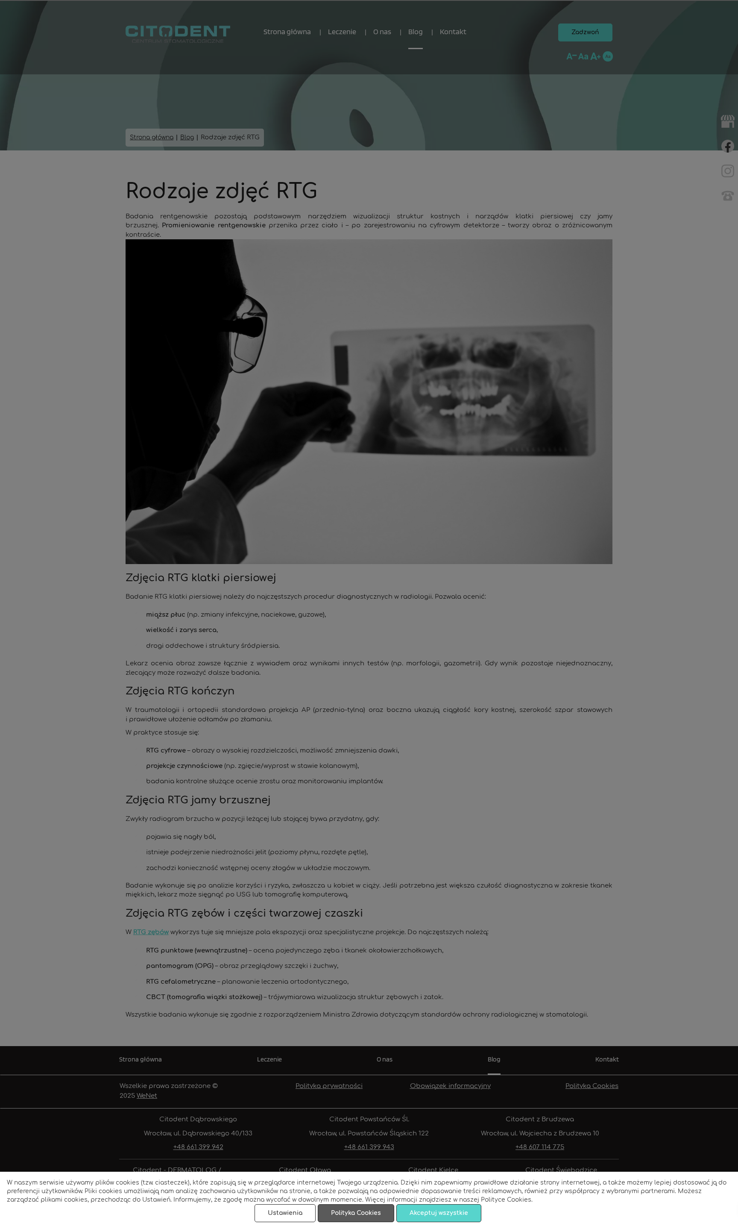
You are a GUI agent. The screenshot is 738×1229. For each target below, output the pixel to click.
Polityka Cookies (356, 1213)
